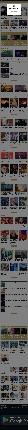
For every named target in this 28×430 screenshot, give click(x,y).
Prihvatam (14, 11)
